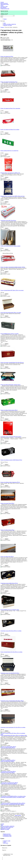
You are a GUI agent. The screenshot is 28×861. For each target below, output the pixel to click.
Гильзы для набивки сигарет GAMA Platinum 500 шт (11, 459)
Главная (2, 2)
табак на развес (18, 815)
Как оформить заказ (7, 836)
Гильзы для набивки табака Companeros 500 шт (10, 482)
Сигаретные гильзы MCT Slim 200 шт (8, 220)
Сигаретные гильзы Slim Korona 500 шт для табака (11, 630)
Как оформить (3, 7)
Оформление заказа (5, 4)
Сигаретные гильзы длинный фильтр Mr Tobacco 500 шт (12, 700)
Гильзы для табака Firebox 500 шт (7, 529)
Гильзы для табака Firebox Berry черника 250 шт (10, 384)
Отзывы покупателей (5, 8)
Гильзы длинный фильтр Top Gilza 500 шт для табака (11, 651)
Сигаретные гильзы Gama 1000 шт (8, 772)
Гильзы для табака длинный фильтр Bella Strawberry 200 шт (13, 267)
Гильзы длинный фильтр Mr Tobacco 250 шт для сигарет (12, 290)
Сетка (8, 37)
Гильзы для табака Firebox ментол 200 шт (9, 410)
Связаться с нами (4, 6)
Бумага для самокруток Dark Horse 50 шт (9, 81)
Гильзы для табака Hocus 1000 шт (7, 761)
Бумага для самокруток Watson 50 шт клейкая (10, 129)
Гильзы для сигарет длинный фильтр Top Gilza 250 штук (12, 362)
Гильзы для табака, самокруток (9, 24)
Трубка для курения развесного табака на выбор (10, 245)
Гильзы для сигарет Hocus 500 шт (7, 503)
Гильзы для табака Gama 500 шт (7, 556)
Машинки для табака (7, 25)
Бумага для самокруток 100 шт (7, 56)
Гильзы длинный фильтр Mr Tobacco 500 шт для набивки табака (14, 735)
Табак (4, 23)
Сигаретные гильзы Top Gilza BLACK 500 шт (10, 673)
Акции (2, 5)
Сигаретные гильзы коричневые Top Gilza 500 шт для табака (13, 727)
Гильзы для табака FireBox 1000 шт (8, 747)
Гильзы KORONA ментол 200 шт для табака (9, 333)
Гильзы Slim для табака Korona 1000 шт (9, 783)
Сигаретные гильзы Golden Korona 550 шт (9, 583)
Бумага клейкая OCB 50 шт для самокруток (9, 150)
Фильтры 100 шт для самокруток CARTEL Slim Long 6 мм (12, 196)
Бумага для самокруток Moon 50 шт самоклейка (10, 108)
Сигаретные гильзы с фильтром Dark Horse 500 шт (11, 436)
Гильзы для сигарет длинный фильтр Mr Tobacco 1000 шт (12, 804)
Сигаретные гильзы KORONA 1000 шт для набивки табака (13, 797)
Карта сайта (5, 842)
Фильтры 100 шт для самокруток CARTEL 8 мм (10, 172)
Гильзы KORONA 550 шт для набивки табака (10, 609)
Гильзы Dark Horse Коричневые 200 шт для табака (11, 312)
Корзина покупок (4, 3)
